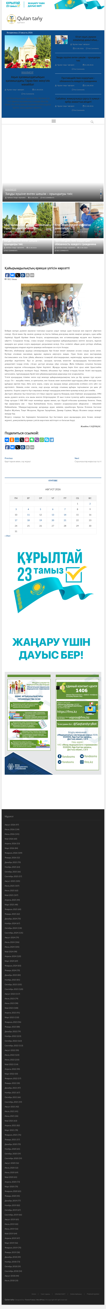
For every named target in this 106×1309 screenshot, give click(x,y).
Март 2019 (9, 1243)
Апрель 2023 (10, 1012)
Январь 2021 (10, 1139)
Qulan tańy (29, 18)
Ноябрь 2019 (10, 1205)
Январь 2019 (10, 1252)
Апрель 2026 (10, 843)
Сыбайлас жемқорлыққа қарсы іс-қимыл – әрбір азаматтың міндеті (78, 100)
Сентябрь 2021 (11, 1102)
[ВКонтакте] (7, 440)
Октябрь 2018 (11, 1266)
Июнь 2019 (9, 1229)
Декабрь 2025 (11, 862)
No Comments (28, 94)
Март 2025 (9, 904)
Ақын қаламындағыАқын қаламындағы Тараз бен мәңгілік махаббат (28, 80)
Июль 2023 (9, 998)
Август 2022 (10, 1050)
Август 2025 (10, 881)
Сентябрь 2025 (11, 876)
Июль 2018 (9, 1280)
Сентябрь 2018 (11, 1271)
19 (40, 520)
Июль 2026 (9, 829)
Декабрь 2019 (11, 1200)
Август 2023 (10, 994)
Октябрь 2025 (11, 871)
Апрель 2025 (10, 900)
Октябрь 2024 (11, 928)
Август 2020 (10, 1163)
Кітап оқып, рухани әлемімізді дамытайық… (86, 38)
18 (28, 520)
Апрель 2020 (10, 1182)
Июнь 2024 (9, 947)
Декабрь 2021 (11, 1088)
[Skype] (46, 440)
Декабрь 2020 (11, 1144)
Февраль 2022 (11, 1078)
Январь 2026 (10, 857)
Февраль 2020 (11, 1191)
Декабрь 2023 (11, 975)
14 (65, 514)
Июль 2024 (9, 942)
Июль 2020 (9, 1168)
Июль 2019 (9, 1224)
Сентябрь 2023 (11, 989)
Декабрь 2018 (11, 1257)
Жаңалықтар (27, 72)
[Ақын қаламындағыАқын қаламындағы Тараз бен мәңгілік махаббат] (28, 51)
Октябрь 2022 (11, 1041)
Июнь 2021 (9, 1116)
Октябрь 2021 (11, 1097)
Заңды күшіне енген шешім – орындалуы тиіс (78, 59)
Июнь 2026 (9, 834)
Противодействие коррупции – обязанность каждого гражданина (78, 79)
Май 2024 (9, 951)
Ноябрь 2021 (10, 1092)
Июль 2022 (9, 1055)
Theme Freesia (30, 1300)
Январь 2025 (10, 914)
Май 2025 (9, 895)
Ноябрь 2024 (10, 923)
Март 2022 (9, 1074)
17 (16, 520)
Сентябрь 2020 (11, 1158)
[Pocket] (27, 440)
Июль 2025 (9, 886)
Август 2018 (10, 1276)
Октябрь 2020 (11, 1153)
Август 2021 (10, 1106)
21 (65, 520)
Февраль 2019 (11, 1247)
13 (53, 514)
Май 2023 (9, 1008)
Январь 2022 (10, 1083)
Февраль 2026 (11, 853)
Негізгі (34, 1294)
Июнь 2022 (9, 1059)
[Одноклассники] (12, 440)
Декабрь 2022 (11, 1031)
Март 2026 (9, 848)
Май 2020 (9, 1177)
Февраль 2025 (11, 909)
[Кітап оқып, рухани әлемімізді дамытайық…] (61, 39)
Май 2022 (9, 1064)
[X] (22, 440)
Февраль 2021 (11, 1135)
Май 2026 (9, 839)
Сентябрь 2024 (11, 933)
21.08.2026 (38, 90)
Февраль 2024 (11, 965)
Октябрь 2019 (11, 1210)
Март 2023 (9, 1017)
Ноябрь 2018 (10, 1261)
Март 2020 (9, 1186)
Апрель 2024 (10, 956)
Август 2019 (10, 1219)
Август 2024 (10, 937)
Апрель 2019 (10, 1238)
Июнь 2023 (9, 1003)
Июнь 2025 (9, 890)
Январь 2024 (10, 970)
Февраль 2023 (11, 1022)
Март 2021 (9, 1130)
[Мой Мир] (17, 440)
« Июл (7, 535)
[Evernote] (32, 440)
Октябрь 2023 (11, 984)
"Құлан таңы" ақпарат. (15, 90)
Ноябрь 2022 (10, 1036)
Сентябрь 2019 (11, 1214)
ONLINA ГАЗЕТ (60, 1294)
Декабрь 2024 (11, 918)
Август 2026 (10, 824)
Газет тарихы (45, 1294)
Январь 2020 (10, 1196)
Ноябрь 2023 (10, 980)
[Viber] (37, 440)
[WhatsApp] (41, 440)
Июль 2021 (9, 1111)
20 (53, 520)
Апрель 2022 (10, 1069)
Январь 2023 (10, 1027)
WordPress (40, 1300)
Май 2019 (9, 1233)
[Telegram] (51, 440)
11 (28, 514)
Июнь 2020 (9, 1172)
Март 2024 (9, 961)
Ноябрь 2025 (10, 867)
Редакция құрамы (93, 1294)
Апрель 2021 (10, 1125)
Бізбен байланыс (76, 1294)
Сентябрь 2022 (11, 1045)
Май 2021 (9, 1121)
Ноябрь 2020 (10, 1149)
